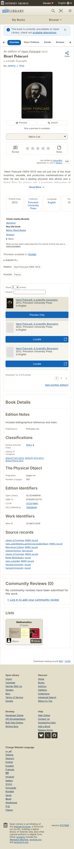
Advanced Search (47, 697)
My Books (18, 19)
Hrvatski (10, 776)
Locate (37, 339)
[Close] (65, 29)
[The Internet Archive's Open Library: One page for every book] (17, 10)
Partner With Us (14, 686)
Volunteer (10, 682)
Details (47, 42)
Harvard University (15, 564)
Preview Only (37, 314)
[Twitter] (48, 735)
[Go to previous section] (4, 42)
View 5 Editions (31, 42)
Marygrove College (15, 547)
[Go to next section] (70, 42)
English (52, 202)
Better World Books (16, 230)
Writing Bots (12, 726)
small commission (13, 246)
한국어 (9, 784)
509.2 (29, 445)
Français (10, 769)
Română (10, 791)
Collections (44, 693)
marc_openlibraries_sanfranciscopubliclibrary (27, 543)
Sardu (9, 795)
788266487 (31, 507)
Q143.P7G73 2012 (14, 460)
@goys (15, 641)
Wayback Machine (19, 839)
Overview (14, 42)
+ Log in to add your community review (33, 599)
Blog (8, 693)
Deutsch (10, 758)
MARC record (31, 540)
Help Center (44, 715)
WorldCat (11, 223)
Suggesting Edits (47, 722)
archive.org (35, 839)
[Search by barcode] (61, 10)
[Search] (53, 10)
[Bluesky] (41, 735)
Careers (10, 690)
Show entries (16, 287)
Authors (42, 686)
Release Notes (45, 730)
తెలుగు (8, 799)
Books (41, 682)
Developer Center (15, 715)
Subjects (42, 690)
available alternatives (44, 32)
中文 (8, 806)
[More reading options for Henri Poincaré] (65, 136)
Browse (54, 19)
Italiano (9, 780)
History (59, 163)
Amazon (10, 234)
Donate (48, 3)
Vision (9, 679)
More (11, 239)
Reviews (60, 42)
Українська (11, 802)
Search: (9, 292)
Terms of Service (14, 697)
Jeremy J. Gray (15, 65)
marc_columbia (13, 561)
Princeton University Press (33, 205)
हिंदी (7, 773)
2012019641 (32, 503)
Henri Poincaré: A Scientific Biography (37, 323)
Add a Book (44, 726)
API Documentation (15, 719)
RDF (61, 661)
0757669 (64, 825)
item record (27, 550)
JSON (67, 661)
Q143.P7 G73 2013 (34, 458)
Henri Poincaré (30, 51)
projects (20, 837)
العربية (9, 751)
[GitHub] (54, 735)
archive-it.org (21, 842)
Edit (67, 161)
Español (10, 766)
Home (41, 679)
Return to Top (45, 701)
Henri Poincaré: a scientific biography (37, 299)
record (28, 557)
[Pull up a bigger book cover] (37, 117)
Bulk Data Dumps (14, 722)
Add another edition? (56, 384)
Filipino (9, 810)
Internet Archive (13, 550)
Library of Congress (15, 540)
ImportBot (57, 160)
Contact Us (44, 719)
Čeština (9, 754)
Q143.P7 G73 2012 (15, 458)
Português (11, 788)
